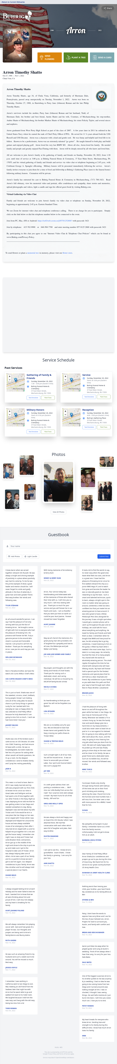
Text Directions (33, 398)
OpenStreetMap (61, 1058)
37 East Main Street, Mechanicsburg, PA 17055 (41, 392)
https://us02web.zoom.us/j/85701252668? (55, 220)
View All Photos (58, 512)
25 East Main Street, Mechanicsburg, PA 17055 (97, 421)
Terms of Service (64, 1054)
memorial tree (33, 252)
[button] (15, 380)
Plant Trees (48, 398)
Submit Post (104, 556)
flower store (67, 252)
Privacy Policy (52, 1054)
